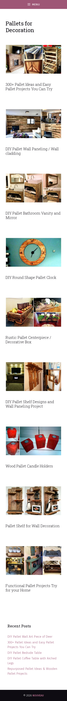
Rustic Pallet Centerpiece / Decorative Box (28, 339)
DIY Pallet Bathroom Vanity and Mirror (33, 215)
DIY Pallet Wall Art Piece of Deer (29, 637)
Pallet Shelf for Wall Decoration (33, 525)
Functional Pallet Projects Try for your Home (31, 587)
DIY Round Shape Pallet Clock (31, 277)
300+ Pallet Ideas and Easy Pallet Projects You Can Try (29, 86)
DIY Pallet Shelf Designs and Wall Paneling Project (30, 404)
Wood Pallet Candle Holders (29, 466)
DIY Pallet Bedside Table (24, 653)
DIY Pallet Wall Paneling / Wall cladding (32, 151)
